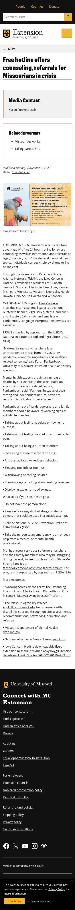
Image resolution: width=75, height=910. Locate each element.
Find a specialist (14, 719)
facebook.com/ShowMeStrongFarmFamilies (32, 568)
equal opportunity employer (28, 865)
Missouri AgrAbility (27, 141)
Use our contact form (17, 711)
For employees (13, 775)
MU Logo (6, 684)
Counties (37, 7)
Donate (54, 7)
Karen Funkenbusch (22, 110)
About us (9, 743)
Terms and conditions (18, 829)
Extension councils (15, 783)
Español (8, 765)
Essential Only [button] (14, 901)
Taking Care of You (27, 149)
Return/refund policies (18, 807)
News (12, 49)
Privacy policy (12, 822)
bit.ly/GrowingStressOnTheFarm (39, 596)
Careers (8, 751)
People (20, 7)
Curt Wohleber (20, 172)
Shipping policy (13, 815)
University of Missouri (31, 684)
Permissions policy (16, 797)
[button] (38, 901)
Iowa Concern (48, 303)
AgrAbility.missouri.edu (19, 607)
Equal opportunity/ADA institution (26, 758)
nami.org (59, 639)
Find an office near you (18, 726)
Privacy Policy (56, 889)
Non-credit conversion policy (22, 790)
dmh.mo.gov (11, 632)
